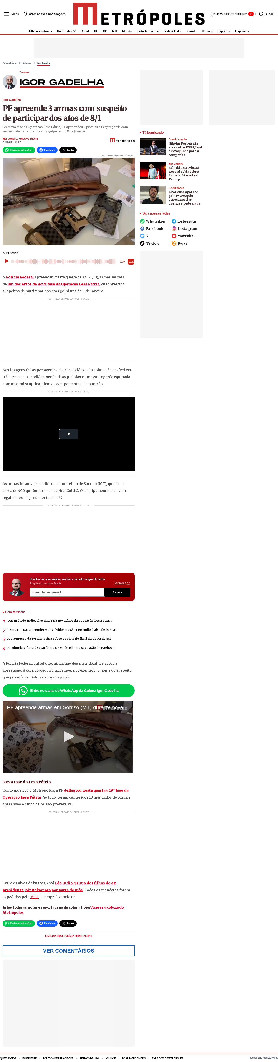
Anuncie (110, 1058)
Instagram (187, 228)
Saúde (191, 31)
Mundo (127, 31)
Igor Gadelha (43, 63)
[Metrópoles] (139, 14)
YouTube (186, 236)
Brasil (85, 31)
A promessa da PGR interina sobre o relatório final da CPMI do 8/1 (59, 639)
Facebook (154, 228)
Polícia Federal (20, 277)
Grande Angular (178, 139)
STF (34, 897)
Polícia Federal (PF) (78, 935)
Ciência (207, 31)
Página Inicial (10, 63)
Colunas (27, 63)
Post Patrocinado (134, 1058)
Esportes (223, 31)
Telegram (187, 221)
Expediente (29, 1058)
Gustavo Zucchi (28, 138)
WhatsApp (155, 221)
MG (114, 31)
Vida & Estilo (173, 31)
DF (96, 31)
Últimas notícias (40, 31)
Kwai (182, 243)
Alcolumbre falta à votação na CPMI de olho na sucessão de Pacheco (60, 648)
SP (105, 31)
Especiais (242, 31)
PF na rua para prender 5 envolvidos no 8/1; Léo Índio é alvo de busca (61, 630)
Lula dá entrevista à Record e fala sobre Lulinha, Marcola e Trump (184, 173)
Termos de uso (89, 1058)
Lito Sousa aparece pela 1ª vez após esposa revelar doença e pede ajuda (184, 197)
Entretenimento (148, 31)
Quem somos (8, 1058)
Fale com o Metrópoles (167, 1058)
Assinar (117, 592)
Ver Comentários (68, 951)
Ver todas (120, 583)
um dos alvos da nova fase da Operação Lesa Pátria (53, 284)
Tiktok (152, 243)
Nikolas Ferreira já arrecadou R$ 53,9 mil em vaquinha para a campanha (185, 149)
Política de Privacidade (58, 1058)
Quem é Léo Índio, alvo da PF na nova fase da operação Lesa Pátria (59, 621)
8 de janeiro (54, 935)
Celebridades (176, 188)
